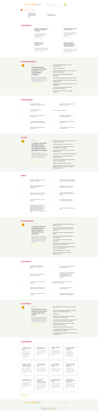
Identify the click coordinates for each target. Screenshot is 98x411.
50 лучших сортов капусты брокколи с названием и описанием (41, 29)
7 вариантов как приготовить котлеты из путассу (38, 282)
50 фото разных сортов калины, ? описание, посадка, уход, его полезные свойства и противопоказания (64, 167)
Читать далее (36, 84)
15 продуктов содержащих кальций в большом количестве (67, 267)
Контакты (65, 402)
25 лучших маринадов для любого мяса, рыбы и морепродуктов (65, 81)
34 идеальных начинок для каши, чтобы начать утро (70, 348)
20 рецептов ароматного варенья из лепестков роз (67, 122)
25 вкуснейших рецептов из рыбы (61, 250)
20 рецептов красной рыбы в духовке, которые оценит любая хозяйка (64, 141)
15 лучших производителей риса (59, 110)
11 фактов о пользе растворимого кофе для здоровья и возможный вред (64, 317)
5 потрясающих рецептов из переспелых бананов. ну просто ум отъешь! (41, 381)
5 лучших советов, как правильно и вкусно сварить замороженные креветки (38, 230)
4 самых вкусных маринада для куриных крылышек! (63, 75)
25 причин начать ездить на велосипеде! (27, 380)
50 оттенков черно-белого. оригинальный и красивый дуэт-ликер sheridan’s (64, 244)
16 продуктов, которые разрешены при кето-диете (37, 128)
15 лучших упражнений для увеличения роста (35, 110)
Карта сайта (60, 402)
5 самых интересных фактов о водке (62, 163)
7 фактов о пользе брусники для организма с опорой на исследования (64, 160)
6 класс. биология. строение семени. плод (67, 208)
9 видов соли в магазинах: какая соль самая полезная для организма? (63, 324)
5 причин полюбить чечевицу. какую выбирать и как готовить (67, 104)
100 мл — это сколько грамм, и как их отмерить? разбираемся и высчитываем (37, 186)
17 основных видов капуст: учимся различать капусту (66, 128)
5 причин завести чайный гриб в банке (41, 348)
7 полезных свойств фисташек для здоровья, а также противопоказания (37, 122)
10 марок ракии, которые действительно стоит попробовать (64, 84)
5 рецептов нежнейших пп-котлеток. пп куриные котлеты (63, 253)
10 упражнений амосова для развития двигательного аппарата (62, 88)
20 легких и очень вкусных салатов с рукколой (37, 200)
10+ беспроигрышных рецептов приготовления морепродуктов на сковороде (65, 330)
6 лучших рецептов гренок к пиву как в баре (70, 29)
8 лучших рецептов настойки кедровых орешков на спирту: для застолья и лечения (70, 44)
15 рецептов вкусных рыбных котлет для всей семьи (70, 365)
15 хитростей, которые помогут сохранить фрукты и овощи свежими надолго (67, 193)
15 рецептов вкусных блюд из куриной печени (55, 365)
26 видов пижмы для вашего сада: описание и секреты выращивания (64, 71)
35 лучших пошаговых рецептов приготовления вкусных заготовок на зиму (62, 282)
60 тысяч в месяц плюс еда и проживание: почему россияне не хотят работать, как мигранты (63, 229)
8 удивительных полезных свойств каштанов (39, 44)
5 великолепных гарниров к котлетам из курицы (37, 294)
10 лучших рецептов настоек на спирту (62, 144)
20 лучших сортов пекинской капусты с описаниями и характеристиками (37, 288)
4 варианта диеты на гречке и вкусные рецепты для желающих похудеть (38, 194)
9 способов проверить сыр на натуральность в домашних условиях (37, 104)
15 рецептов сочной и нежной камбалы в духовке (63, 233)
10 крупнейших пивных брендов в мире (63, 327)
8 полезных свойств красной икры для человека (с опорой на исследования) (67, 180)
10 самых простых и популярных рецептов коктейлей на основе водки (63, 147)
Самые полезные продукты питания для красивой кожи (71, 380)
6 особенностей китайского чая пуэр (51, 15)
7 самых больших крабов (59, 68)
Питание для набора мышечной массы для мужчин (55, 380)
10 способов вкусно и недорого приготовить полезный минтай (66, 200)
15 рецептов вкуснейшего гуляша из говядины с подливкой (37, 180)
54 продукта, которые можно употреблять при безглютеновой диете (36, 266)
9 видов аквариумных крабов (55, 348)
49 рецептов (56, 314)
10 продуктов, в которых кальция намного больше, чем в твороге (66, 187)
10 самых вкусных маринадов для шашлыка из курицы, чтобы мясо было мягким (64, 311)
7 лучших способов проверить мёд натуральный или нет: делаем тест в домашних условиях (39, 146)
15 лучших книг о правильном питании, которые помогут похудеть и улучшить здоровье (65, 320)
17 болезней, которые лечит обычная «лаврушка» (62, 240)
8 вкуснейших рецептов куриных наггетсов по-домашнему (66, 116)
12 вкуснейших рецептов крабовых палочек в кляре (37, 116)
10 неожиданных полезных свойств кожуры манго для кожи (32, 15)
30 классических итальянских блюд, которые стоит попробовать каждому (38, 70)
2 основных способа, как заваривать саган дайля (26, 348)
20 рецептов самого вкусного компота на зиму (41, 365)
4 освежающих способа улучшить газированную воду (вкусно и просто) (67, 294)
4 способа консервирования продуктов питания (65, 77)
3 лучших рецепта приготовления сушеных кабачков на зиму (63, 224)
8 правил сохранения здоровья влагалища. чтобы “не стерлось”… (27, 365)
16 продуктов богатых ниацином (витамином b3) (64, 307)
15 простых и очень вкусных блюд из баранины (65, 153)
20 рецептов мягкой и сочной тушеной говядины (62, 91)
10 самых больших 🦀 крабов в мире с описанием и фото (62, 65)
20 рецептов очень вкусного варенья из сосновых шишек (63, 156)
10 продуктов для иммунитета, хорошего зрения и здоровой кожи (65, 333)
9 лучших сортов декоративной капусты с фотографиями (63, 236)
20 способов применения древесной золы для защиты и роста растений (64, 247)
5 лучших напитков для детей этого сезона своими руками (63, 150)
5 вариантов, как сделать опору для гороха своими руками (37, 275)
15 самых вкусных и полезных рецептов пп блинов (66, 288)
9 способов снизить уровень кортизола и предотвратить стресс (39, 312)
